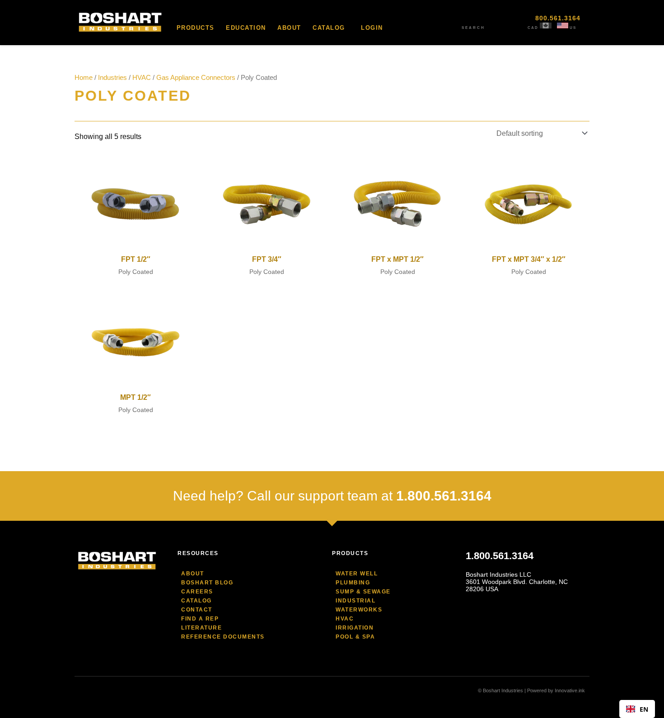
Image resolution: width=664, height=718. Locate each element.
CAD (533, 28)
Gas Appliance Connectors (195, 77)
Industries (112, 77)
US (573, 28)
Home (84, 77)
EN (644, 709)
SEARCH (473, 28)
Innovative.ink (570, 690)
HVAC (141, 77)
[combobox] (637, 709)
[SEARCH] (473, 20)
